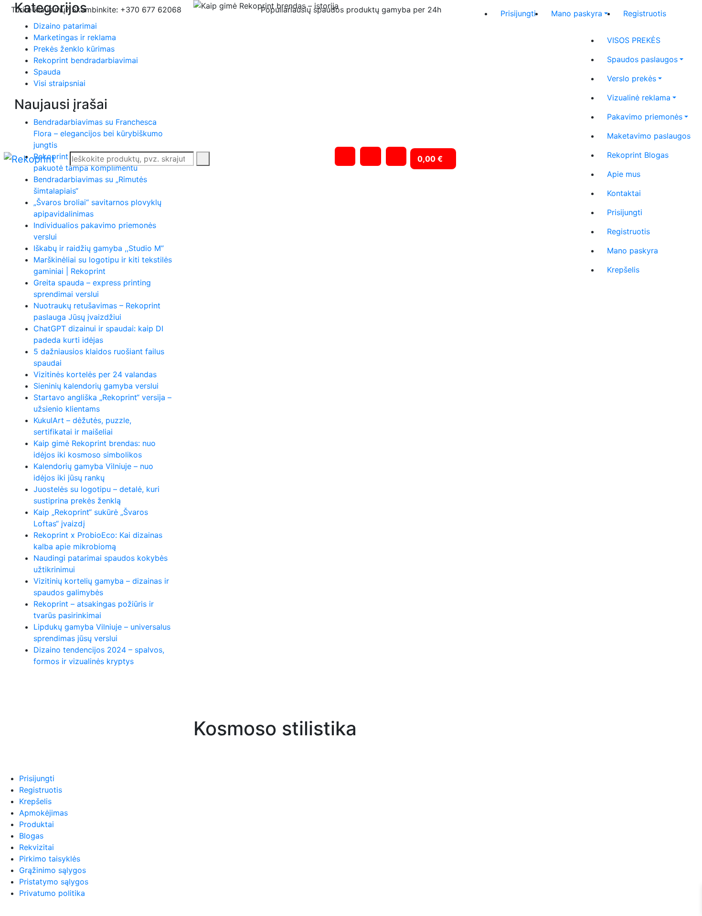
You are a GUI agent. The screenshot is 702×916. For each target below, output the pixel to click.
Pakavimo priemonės (644, 116)
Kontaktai (624, 193)
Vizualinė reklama (638, 97)
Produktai (36, 824)
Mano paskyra (576, 13)
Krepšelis (623, 269)
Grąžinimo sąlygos (52, 870)
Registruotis (644, 13)
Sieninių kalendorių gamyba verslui (96, 386)
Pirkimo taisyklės (49, 858)
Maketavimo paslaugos (649, 136)
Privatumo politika (52, 893)
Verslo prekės (631, 78)
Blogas (31, 835)
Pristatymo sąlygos (53, 881)
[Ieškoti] (203, 159)
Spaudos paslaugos (642, 59)
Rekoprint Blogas (638, 155)
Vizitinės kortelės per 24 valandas (95, 374)
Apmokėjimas (43, 813)
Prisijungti (518, 13)
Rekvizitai (36, 847)
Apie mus (623, 174)
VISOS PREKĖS (633, 40)
